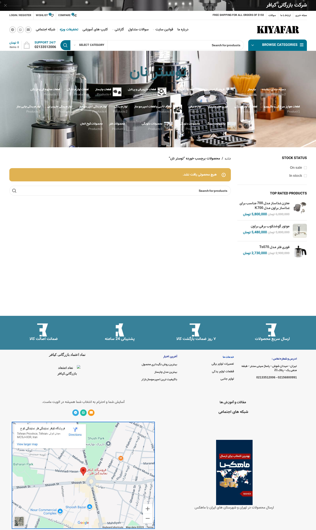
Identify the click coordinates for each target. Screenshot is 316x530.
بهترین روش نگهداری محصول (159, 364)
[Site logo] (279, 31)
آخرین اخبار (170, 356)
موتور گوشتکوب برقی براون (270, 226)
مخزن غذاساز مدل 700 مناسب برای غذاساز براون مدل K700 (265, 205)
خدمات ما (228, 357)
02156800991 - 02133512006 (276, 377)
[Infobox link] (45, 45)
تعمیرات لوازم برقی (223, 364)
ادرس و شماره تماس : (284, 358)
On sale (296, 167)
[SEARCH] (65, 45)
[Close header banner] (5, 5)
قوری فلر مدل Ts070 (274, 247)
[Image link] (83, 476)
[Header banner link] (158, 5)
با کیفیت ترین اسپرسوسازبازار (159, 379)
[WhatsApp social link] (20, 29)
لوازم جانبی (227, 379)
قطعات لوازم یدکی (223, 371)
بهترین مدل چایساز (165, 372)
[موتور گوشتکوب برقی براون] (300, 231)
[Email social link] (28, 29)
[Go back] (192, 72)
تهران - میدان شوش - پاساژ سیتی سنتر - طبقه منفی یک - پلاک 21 (269, 368)
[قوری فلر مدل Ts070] (300, 252)
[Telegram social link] (12, 29)
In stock (295, 175)
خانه (228, 159)
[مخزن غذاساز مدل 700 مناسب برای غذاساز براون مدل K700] (300, 209)
